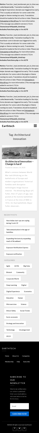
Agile (8, 266)
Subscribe (26, 362)
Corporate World (12, 279)
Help (18, 362)
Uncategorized (24, 330)
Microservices (11, 304)
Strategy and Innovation (15, 323)
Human (20, 298)
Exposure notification (14, 254)
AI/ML (16, 266)
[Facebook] (14, 428)
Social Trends (25, 311)
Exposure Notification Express (17, 248)
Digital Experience (13, 291)
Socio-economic (12, 317)
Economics (28, 291)
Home (7, 356)
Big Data (26, 266)
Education (10, 298)
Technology (10, 330)
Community (20, 272)
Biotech (9, 272)
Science (23, 304)
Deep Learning (11, 285)
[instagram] (24, 428)
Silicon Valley (11, 311)
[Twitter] (19, 428)
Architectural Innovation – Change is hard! (19, 162)
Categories (26, 356)
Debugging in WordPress (9, 21)
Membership (9, 362)
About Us (15, 356)
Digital (23, 285)
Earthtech (8, 125)
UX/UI (8, 336)
